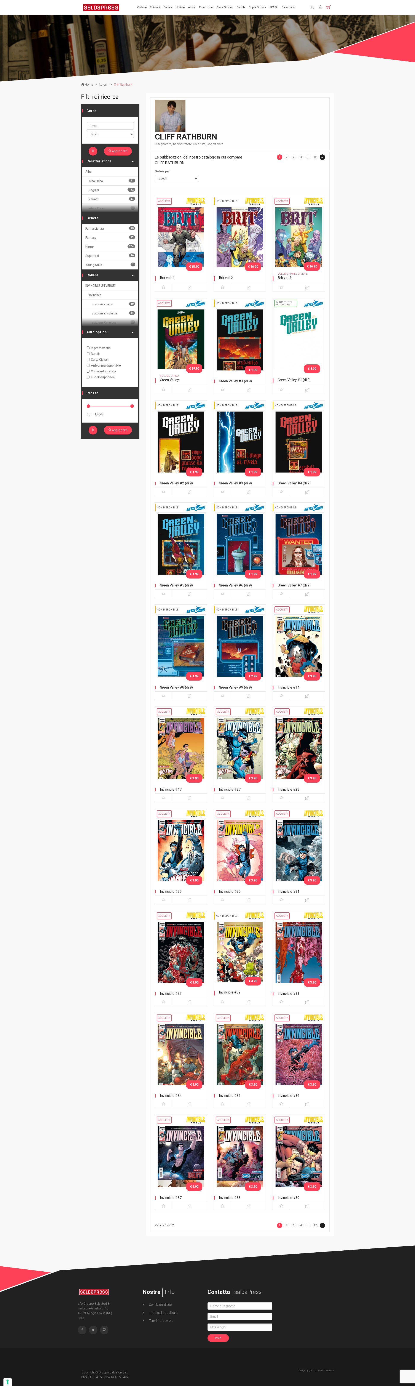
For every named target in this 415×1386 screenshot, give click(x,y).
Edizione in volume (113, 313)
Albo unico (111, 181)
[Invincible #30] (240, 855)
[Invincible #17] (181, 753)
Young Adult (109, 265)
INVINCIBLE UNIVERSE (100, 285)
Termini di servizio (160, 1320)
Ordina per (162, 171)
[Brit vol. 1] (181, 242)
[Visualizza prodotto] (189, 287)
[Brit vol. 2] (240, 242)
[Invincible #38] (240, 1161)
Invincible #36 (288, 1096)
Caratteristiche (99, 161)
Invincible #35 (230, 1096)
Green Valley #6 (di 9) (235, 585)
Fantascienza (109, 228)
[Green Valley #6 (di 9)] (240, 549)
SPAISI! (274, 7)
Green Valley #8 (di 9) (176, 687)
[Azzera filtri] (93, 151)
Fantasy (109, 237)
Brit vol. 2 (226, 278)
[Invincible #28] (299, 753)
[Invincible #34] (181, 1059)
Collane (142, 7)
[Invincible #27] (240, 753)
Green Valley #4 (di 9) (294, 483)
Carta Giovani (225, 7)
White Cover (111, 208)
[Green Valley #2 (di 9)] (181, 447)
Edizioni (155, 7)
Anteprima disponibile (106, 365)
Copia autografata (103, 371)
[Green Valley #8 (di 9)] (181, 651)
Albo (88, 171)
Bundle (241, 7)
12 (315, 157)
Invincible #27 (230, 789)
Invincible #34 (171, 1096)
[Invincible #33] (299, 957)
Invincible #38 (230, 1198)
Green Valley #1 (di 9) (235, 381)
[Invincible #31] (299, 855)
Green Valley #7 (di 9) (294, 585)
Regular (111, 190)
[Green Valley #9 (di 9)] (240, 651)
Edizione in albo (113, 304)
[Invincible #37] (181, 1161)
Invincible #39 (288, 1198)
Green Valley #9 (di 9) (235, 687)
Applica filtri (119, 151)
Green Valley (169, 380)
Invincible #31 (288, 891)
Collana (92, 275)
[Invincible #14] (299, 651)
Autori (192, 7)
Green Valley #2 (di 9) (176, 483)
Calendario (288, 7)
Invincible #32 (171, 994)
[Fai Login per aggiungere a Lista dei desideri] (163, 287)
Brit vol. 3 (285, 278)
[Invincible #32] (181, 957)
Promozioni (206, 7)
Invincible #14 (288, 687)
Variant (111, 199)
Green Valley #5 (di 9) (176, 585)
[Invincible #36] (299, 1059)
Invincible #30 (230, 891)
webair (330, 1370)
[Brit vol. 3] (299, 242)
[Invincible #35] (240, 1059)
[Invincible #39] (299, 1161)
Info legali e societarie (163, 1312)
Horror (109, 246)
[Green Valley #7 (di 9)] (299, 549)
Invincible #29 (171, 891)
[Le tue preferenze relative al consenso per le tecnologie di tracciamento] (7, 1382)
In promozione (101, 348)
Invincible (95, 295)
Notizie (180, 7)
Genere (167, 7)
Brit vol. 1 (167, 278)
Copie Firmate (257, 7)
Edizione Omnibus (113, 322)
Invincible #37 (171, 1198)
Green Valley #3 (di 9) (235, 483)
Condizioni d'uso (160, 1304)
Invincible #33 (288, 994)
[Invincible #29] (181, 855)
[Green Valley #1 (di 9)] (240, 344)
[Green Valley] (181, 344)
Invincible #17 (171, 789)
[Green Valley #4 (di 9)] (299, 447)
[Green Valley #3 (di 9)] (240, 447)
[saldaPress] (101, 7)
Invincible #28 (288, 789)
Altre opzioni (96, 332)
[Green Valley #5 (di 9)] (181, 549)
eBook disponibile (103, 377)
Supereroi (109, 256)
